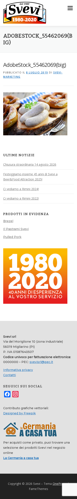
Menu (69, 8)
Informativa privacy (18, 370)
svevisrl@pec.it (41, 362)
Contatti (9, 375)
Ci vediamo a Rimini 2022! (21, 198)
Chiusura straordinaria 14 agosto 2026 (29, 164)
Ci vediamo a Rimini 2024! (21, 189)
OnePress (59, 484)
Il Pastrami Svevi (16, 229)
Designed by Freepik (19, 413)
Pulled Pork (12, 237)
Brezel (8, 221)
